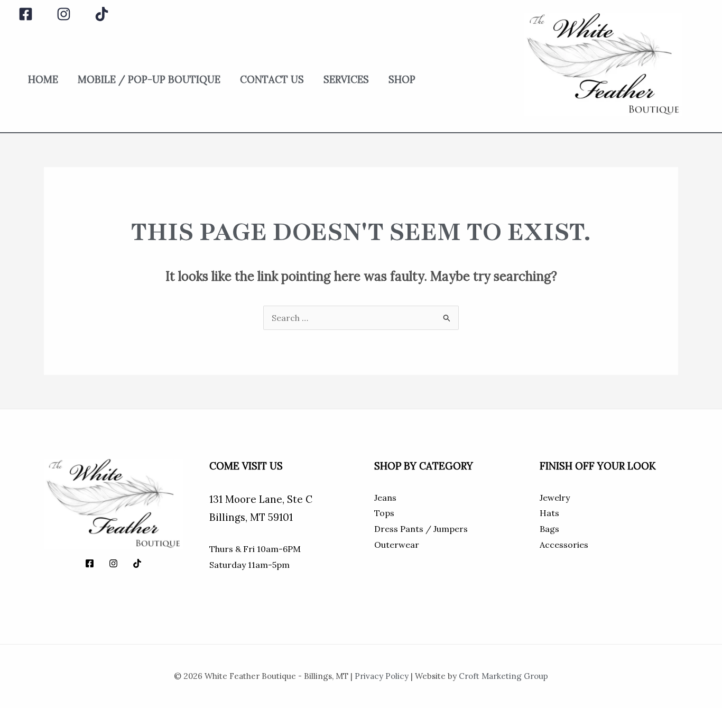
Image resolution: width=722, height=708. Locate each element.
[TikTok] (102, 14)
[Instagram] (64, 14)
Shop (401, 79)
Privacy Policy (382, 676)
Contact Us (272, 79)
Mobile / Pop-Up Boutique (149, 79)
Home (43, 79)
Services (346, 79)
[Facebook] (25, 14)
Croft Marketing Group (503, 676)
